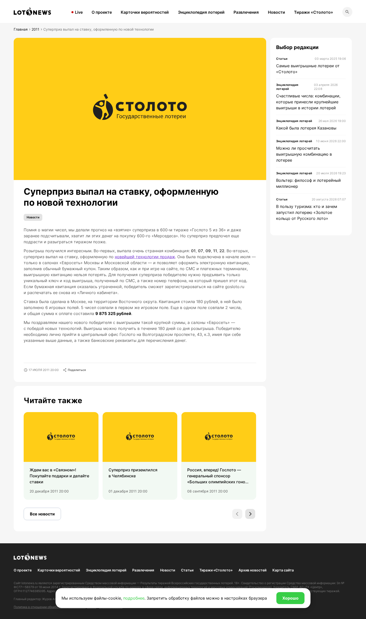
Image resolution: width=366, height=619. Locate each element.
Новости (276, 12)
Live (79, 12)
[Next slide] (250, 514)
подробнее (133, 598)
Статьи (187, 570)
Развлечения (246, 12)
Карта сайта (283, 570)
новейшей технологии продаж (145, 256)
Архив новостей (252, 570)
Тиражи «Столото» (313, 12)
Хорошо (290, 598)
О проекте (102, 12)
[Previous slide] (237, 514)
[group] (61, 456)
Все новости (42, 513)
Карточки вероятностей (145, 12)
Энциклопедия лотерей (201, 12)
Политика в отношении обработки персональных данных (55, 607)
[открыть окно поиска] (347, 12)
